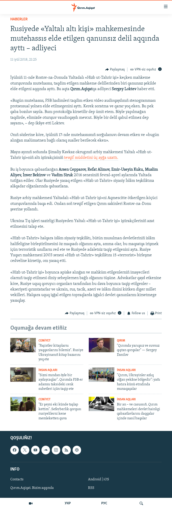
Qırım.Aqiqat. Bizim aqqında (32, 488)
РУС (104, 503)
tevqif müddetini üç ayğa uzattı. (91, 158)
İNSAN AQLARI (48, 370)
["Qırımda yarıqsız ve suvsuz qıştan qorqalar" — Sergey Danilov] (101, 345)
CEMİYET (45, 340)
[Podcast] (77, 450)
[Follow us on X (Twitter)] (25, 450)
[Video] (30, 503)
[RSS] (66, 450)
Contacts (17, 479)
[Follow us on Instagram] (56, 450)
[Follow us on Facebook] (14, 450)
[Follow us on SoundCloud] (45, 450)
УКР (68, 503)
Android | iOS (98, 479)
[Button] (115, 69)
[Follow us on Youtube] (35, 450)
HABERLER (19, 19)
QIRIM (121, 340)
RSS (91, 488)
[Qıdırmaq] (141, 503)
